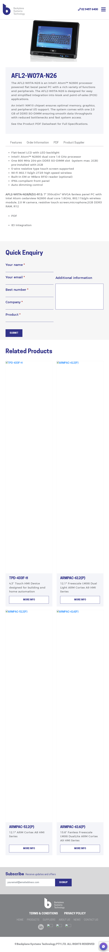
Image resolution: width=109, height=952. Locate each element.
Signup (63, 882)
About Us (64, 920)
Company (14, 302)
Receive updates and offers (31, 874)
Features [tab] (16, 142)
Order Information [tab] (38, 142)
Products (33, 920)
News (77, 920)
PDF (14, 215)
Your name (15, 265)
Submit (14, 333)
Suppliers (49, 920)
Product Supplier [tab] (74, 142)
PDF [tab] (56, 142)
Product (13, 315)
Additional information (73, 278)
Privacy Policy (75, 913)
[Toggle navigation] (103, 9)
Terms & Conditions (43, 913)
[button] (103, 946)
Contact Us (91, 920)
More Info (29, 600)
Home (20, 920)
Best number (17, 290)
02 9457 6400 (89, 9)
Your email (15, 277)
